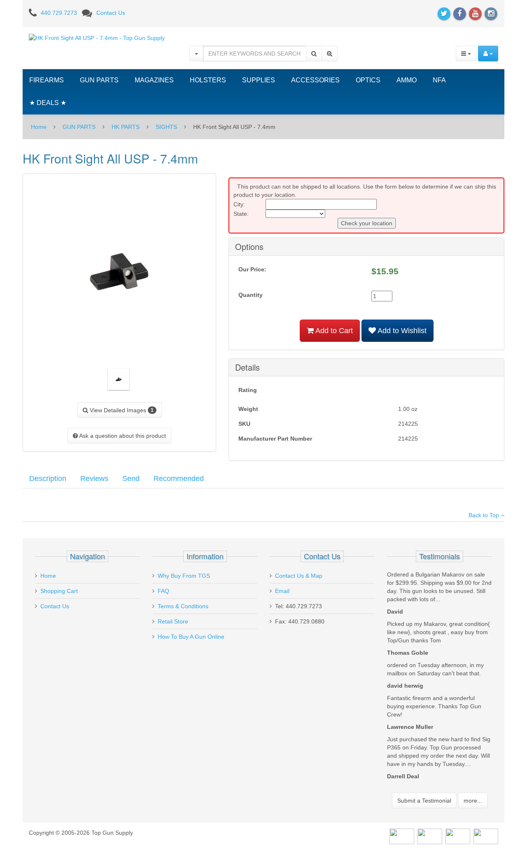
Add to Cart (333, 331)
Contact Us (110, 12)
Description (47, 478)
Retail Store (173, 621)
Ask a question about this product (122, 435)
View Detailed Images (121, 410)
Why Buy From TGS (184, 575)
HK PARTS (126, 127)
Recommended (179, 478)
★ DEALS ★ (47, 102)
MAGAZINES (154, 80)
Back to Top (485, 515)
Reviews (94, 478)
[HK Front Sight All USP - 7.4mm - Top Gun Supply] (97, 37)
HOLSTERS (208, 80)
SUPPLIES (258, 80)
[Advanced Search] (330, 53)
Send (131, 478)
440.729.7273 (59, 12)
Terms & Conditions (183, 606)
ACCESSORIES (315, 80)
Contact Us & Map (298, 575)
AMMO (406, 80)
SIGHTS (166, 127)
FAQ (163, 591)
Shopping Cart (59, 591)
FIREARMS (46, 80)
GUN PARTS (99, 80)
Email (282, 591)
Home (39, 127)
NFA (439, 80)
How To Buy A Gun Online (191, 636)
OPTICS (368, 80)
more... (473, 800)
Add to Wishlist (401, 331)
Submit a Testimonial (424, 800)
